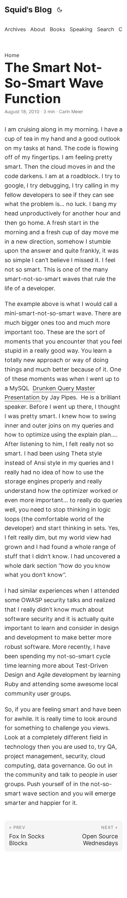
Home (12, 55)
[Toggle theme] (60, 9)
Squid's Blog (28, 9)
